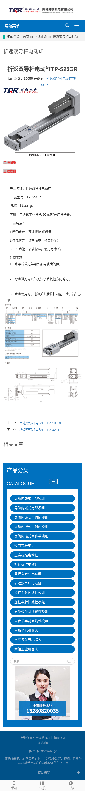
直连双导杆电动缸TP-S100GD (40, 423)
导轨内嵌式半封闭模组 (31, 527)
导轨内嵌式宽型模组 (29, 508)
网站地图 (43, 743)
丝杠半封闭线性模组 (29, 602)
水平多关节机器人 (27, 640)
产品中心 (41, 37)
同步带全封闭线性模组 (31, 611)
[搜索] (69, 660)
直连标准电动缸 (26, 555)
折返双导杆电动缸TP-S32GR (40, 430)
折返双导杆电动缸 (65, 37)
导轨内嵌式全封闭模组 (31, 517)
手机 (14, 788)
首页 (26, 37)
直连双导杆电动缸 (27, 574)
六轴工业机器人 (26, 649)
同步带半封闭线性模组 (31, 621)
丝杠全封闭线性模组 (29, 593)
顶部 (71, 788)
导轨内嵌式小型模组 (29, 498)
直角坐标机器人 (26, 630)
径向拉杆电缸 (24, 545)
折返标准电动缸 (26, 564)
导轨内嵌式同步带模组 (31, 536)
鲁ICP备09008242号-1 (43, 751)
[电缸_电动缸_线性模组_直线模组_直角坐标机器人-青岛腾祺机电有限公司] (42, 10)
